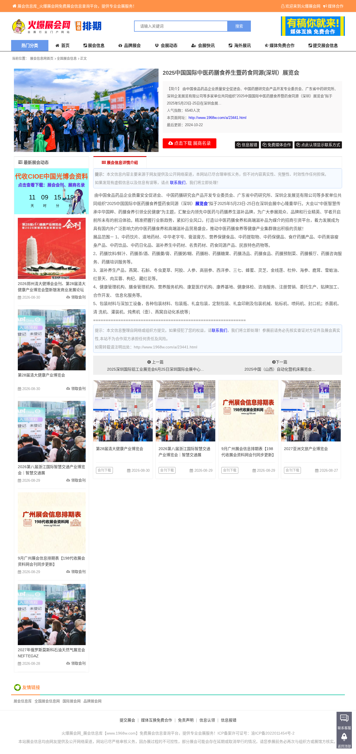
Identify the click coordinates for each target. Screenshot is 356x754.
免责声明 (186, 720)
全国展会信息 (67, 59)
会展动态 (168, 45)
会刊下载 (104, 470)
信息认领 (207, 720)
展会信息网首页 (41, 59)
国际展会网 (72, 701)
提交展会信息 (325, 45)
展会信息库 (23, 701)
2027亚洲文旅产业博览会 (306, 448)
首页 (65, 45)
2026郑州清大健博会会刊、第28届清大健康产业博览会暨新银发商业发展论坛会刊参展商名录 (52, 289)
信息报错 (249, 145)
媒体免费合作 (282, 45)
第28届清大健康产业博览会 (119, 448)
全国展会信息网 (47, 701)
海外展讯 (242, 45)
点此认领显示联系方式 (320, 145)
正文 (83, 59)
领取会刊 (78, 297)
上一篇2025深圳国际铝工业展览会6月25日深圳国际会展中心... (155, 365)
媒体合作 (335, 6)
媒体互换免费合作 (156, 720)
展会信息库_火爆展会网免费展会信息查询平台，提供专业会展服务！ (77, 6)
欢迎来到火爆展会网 (302, 6)
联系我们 (178, 182)
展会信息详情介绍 (122, 162)
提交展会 (127, 720)
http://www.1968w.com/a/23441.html (217, 118)
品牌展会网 (92, 701)
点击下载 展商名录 (192, 143)
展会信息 (96, 45)
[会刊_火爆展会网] (94, 26)
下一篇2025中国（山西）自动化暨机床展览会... (279, 365)
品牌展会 (132, 45)
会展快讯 (206, 45)
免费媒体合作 (278, 145)
